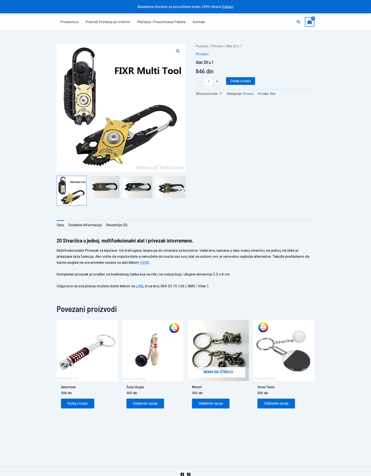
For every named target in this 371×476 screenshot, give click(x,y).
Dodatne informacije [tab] (85, 225)
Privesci (217, 46)
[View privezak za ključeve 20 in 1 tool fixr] (138, 187)
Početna (202, 46)
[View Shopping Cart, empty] (309, 21)
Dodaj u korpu (240, 81)
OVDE (144, 262)
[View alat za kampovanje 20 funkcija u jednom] (105, 187)
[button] (299, 22)
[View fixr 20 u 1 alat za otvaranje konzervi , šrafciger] (171, 187)
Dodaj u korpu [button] (77, 403)
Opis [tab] (60, 225)
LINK (139, 286)
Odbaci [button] (227, 7)
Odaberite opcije (145, 403)
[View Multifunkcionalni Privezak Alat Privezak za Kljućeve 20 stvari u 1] (72, 191)
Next (184, 190)
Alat (272, 94)
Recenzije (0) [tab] (117, 225)
